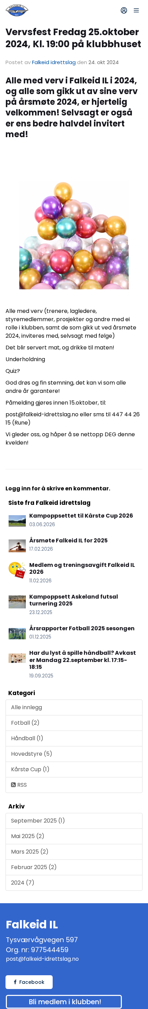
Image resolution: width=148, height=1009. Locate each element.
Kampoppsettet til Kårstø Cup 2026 (81, 516)
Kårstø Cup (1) (30, 769)
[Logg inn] (124, 10)
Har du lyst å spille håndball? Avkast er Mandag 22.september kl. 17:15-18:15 (82, 660)
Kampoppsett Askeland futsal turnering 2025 (73, 600)
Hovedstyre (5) (31, 754)
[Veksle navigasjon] (136, 10)
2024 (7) (22, 883)
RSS (21, 785)
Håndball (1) (27, 738)
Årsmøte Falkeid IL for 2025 (68, 540)
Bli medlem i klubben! (65, 1002)
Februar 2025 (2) (34, 867)
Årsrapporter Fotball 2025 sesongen (82, 628)
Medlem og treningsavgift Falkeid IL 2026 (82, 568)
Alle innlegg (26, 707)
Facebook (31, 982)
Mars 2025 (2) (30, 852)
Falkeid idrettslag (54, 62)
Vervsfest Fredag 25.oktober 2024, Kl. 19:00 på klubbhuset (73, 38)
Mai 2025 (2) (27, 836)
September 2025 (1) (38, 821)
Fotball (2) (25, 723)
